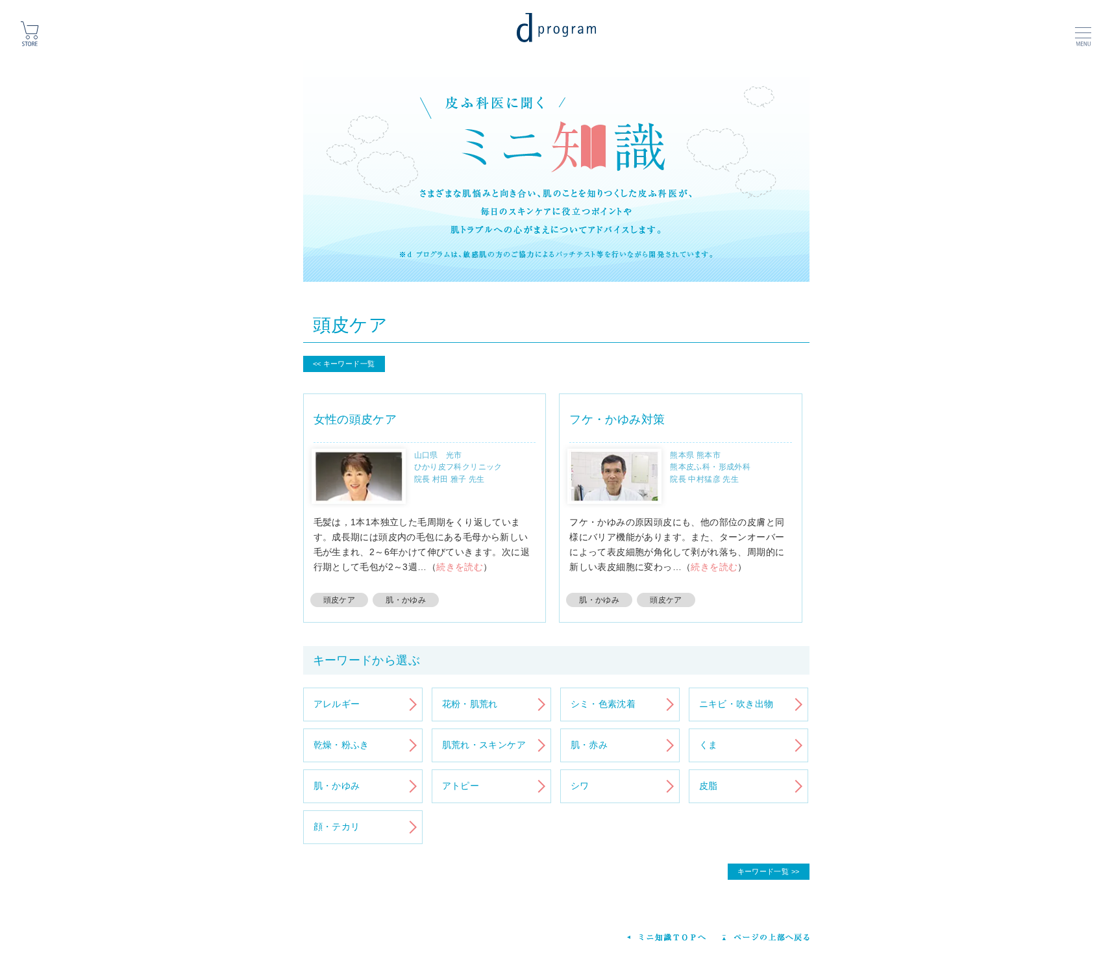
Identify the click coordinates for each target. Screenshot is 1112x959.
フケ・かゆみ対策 (617, 419)
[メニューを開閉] (1083, 32)
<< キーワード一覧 (344, 363)
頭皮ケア (339, 599)
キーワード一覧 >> (768, 871)
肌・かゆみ (406, 599)
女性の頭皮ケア (355, 419)
